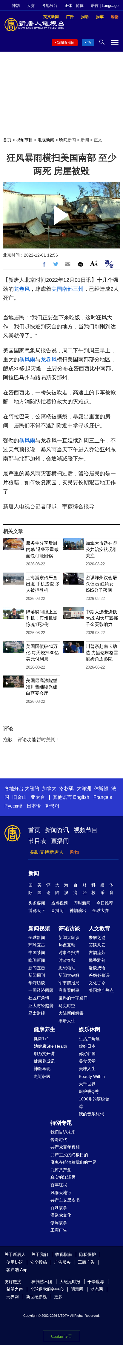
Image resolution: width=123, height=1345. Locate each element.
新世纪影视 (36, 1296)
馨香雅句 (97, 960)
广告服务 (62, 1262)
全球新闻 (36, 937)
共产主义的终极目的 (69, 1154)
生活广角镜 (89, 1038)
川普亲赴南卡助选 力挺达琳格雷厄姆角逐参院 (102, 652)
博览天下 (36, 910)
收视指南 (63, 1254)
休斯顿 (101, 788)
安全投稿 (38, 1262)
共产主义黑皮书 (65, 1200)
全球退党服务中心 (47, 1289)
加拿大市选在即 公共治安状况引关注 (101, 549)
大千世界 (87, 1084)
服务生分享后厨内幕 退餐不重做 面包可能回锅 (42, 549)
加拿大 (49, 788)
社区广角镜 (38, 997)
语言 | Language (105, 5)
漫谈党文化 (60, 1215)
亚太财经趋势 (40, 1005)
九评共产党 (60, 1169)
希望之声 (14, 1289)
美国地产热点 (101, 990)
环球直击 (36, 945)
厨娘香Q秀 (89, 1091)
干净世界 (95, 1281)
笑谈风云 (97, 945)
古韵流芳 (97, 952)
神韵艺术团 (41, 1281)
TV (89, 43)
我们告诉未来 (63, 1132)
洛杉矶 (66, 788)
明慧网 (77, 1289)
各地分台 (49, 5)
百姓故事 (58, 1207)
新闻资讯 (57, 830)
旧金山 (19, 797)
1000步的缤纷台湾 (94, 1103)
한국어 (52, 805)
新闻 (85, 139)
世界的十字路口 (73, 997)
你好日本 (87, 1046)
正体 (68, 5)
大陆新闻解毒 (71, 1013)
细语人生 (67, 1020)
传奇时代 (58, 1139)
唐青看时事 (69, 990)
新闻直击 (36, 967)
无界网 (12, 1296)
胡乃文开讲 (44, 1053)
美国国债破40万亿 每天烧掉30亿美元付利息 (42, 652)
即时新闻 (82, 903)
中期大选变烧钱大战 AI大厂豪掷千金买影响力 (102, 618)
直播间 (60, 841)
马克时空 (67, 1005)
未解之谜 (97, 937)
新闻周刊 (36, 975)
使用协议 (14, 1262)
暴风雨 (27, 360)
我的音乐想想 (91, 1114)
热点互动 (67, 945)
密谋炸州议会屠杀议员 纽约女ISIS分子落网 (101, 584)
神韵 (16, 5)
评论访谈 (69, 928)
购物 (74, 852)
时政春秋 (67, 960)
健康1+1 (41, 1038)
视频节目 (24, 139)
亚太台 (38, 797)
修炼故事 (58, 1222)
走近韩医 (42, 1076)
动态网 (96, 1289)
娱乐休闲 (89, 1029)
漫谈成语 (97, 967)
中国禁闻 (36, 952)
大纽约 (32, 788)
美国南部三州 (67, 289)
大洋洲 (84, 788)
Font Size (94, 263)
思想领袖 (67, 967)
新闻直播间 (66, 43)
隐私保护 (87, 1254)
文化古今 (97, 982)
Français (102, 797)
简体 (80, 5)
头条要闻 (36, 903)
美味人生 (87, 1068)
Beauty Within (92, 1076)
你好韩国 (87, 1053)
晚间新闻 (67, 139)
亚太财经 (36, 1013)
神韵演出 (78, 910)
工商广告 (58, 1230)
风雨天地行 (60, 1192)
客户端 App (16, 1269)
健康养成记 (44, 1061)
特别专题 (61, 1123)
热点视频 (59, 903)
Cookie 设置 (61, 1336)
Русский (13, 805)
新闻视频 (39, 928)
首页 (7, 139)
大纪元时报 (69, 1281)
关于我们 (39, 1254)
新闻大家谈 (69, 937)
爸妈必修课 (99, 975)
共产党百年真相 (65, 1147)
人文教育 (99, 928)
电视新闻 (46, 139)
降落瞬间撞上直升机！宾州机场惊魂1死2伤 (41, 618)
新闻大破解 (69, 975)
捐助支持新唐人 (47, 852)
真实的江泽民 (63, 1177)
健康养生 (44, 1029)
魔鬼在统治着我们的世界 (73, 1162)
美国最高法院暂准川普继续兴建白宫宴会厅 (41, 687)
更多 (58, 1296)
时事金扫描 (69, 952)
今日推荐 (104, 903)
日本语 (34, 805)
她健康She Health (50, 1046)
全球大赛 (100, 910)
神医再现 (42, 1068)
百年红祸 (58, 1184)
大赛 (31, 5)
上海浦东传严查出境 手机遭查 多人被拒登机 (43, 584)
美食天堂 (87, 1061)
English (81, 797)
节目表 (37, 841)
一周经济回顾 (40, 990)
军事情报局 (69, 982)
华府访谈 (36, 982)
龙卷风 (22, 289)
